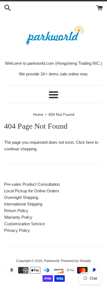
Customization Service (24, 223)
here (90, 142)
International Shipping (23, 204)
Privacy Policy (17, 230)
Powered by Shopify (76, 261)
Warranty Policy (18, 217)
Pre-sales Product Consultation (32, 184)
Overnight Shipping (21, 197)
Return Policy (16, 210)
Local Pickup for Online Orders (31, 190)
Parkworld (51, 261)
